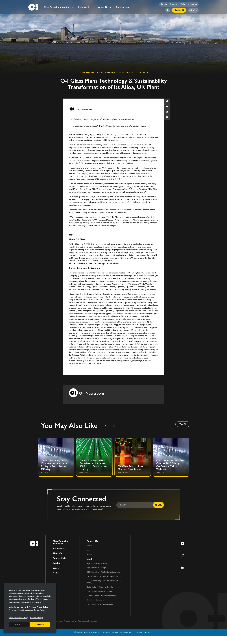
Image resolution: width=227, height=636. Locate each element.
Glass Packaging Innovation (57, 7)
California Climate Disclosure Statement (101, 596)
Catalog (56, 563)
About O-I (103, 7)
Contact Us (192, 4)
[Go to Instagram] (182, 555)
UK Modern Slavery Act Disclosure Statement (103, 572)
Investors (173, 4)
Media (183, 4)
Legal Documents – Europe (96, 568)
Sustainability (84, 7)
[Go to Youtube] (182, 543)
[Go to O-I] (33, 7)
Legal (89, 559)
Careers (164, 4)
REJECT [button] (19, 624)
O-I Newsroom (86, 109)
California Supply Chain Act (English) (100, 587)
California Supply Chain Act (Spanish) (100, 591)
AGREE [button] (40, 624)
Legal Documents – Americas (97, 563)
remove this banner (143, 632)
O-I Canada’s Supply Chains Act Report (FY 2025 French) (104, 582)
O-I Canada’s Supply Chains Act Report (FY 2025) (105, 576)
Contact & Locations (87, 621)
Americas (90, 545)
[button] (167, 101)
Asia (88, 550)
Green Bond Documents (95, 600)
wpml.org (96, 632)
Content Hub (122, 7)
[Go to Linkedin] (182, 567)
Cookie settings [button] (36, 618)
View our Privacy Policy (38, 607)
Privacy (66, 621)
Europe (89, 554)
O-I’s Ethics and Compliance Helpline (100, 604)
